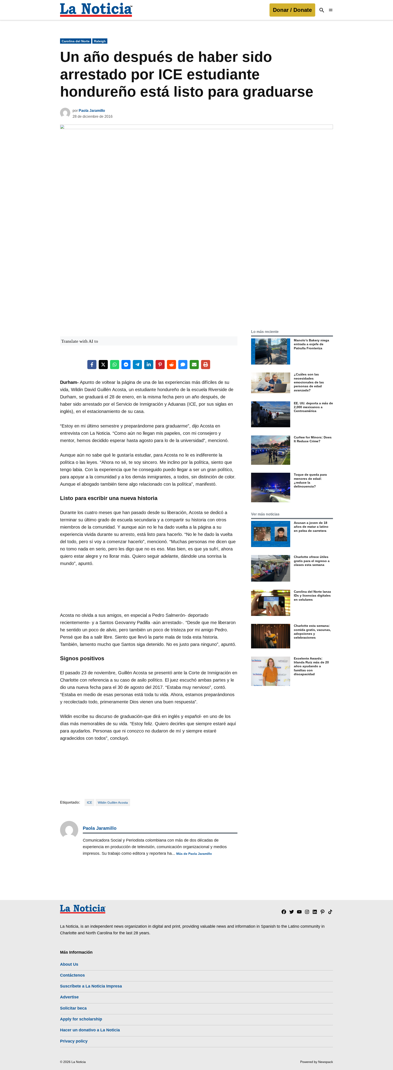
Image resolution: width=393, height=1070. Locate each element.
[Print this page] (205, 364)
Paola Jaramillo (92, 110)
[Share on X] (103, 364)
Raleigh (100, 41)
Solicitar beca (73, 1008)
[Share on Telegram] (137, 364)
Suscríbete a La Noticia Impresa (91, 986)
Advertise (69, 997)
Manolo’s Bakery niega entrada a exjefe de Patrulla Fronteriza (311, 344)
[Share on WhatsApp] (114, 364)
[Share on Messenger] (126, 364)
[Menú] (330, 10)
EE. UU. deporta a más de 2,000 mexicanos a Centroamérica (313, 407)
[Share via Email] (194, 364)
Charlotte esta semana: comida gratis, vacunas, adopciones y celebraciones (312, 631)
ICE (89, 802)
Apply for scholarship (81, 1019)
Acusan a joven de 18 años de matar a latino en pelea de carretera (311, 526)
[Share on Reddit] (171, 364)
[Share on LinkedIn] (148, 364)
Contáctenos (72, 975)
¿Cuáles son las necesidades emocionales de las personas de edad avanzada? (309, 382)
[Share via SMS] (182, 364)
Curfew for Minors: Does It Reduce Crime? (313, 439)
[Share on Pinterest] (160, 364)
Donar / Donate (292, 10)
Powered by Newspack (316, 1062)
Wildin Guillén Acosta (113, 802)
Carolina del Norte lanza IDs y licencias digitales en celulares (312, 595)
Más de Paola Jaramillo (194, 853)
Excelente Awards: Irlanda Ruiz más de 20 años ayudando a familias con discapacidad (311, 666)
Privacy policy (74, 1041)
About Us (69, 964)
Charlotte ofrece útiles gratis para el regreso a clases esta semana (312, 561)
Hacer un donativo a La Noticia (90, 1030)
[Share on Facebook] (91, 364)
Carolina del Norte (76, 41)
